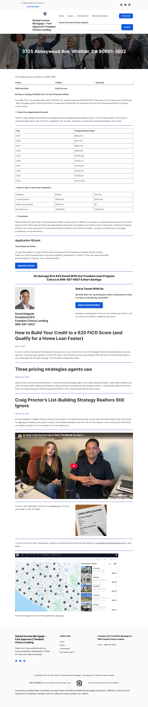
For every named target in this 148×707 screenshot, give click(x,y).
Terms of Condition (110, 683)
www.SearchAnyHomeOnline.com (110, 543)
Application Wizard (26, 266)
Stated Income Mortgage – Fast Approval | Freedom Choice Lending (30, 639)
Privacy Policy (94, 683)
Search (127, 27)
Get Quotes (125, 16)
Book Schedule (33, 7)
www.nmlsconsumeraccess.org (57, 683)
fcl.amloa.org (54, 506)
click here (59, 616)
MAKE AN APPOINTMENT (89, 305)
